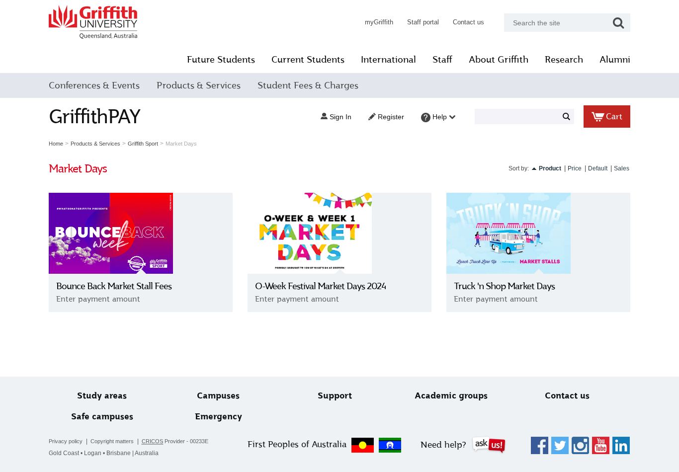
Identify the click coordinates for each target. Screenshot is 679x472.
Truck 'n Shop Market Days (504, 286)
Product (550, 168)
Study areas (102, 396)
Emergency (218, 416)
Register (390, 117)
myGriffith (379, 22)
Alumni (614, 59)
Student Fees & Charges (307, 85)
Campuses (218, 396)
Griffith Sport (143, 144)
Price (575, 168)
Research (564, 59)
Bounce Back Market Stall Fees (113, 286)
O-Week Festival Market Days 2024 (320, 286)
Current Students (307, 59)
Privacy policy (66, 441)
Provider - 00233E (175, 441)
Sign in (339, 117)
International (388, 59)
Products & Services (199, 85)
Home (56, 144)
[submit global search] (618, 22)
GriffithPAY (94, 116)
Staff (442, 59)
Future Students (221, 59)
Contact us (468, 22)
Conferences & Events (94, 85)
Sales (621, 168)
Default (597, 168)
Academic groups (451, 396)
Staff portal (423, 22)
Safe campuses (102, 416)
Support (335, 396)
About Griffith (498, 59)
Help (439, 117)
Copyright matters (112, 441)
